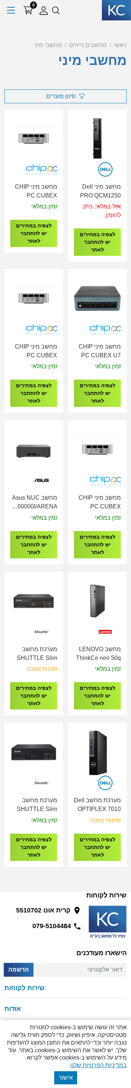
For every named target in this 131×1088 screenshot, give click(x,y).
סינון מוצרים (61, 96)
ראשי (120, 45)
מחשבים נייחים (88, 45)
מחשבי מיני (48, 45)
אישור (66, 1077)
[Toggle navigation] (11, 10)
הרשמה (18, 969)
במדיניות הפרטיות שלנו (98, 1065)
